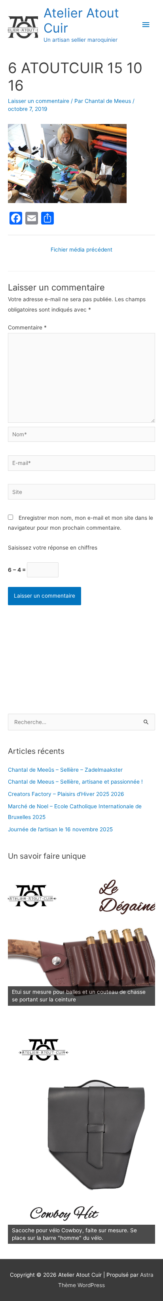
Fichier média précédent (81, 249)
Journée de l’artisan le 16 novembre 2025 (60, 829)
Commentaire (27, 327)
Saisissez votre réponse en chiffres (52, 547)
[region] (81, 938)
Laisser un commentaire (38, 101)
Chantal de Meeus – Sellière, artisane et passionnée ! (75, 781)
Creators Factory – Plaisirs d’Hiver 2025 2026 (66, 794)
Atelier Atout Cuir (81, 20)
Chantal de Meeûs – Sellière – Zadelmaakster (65, 770)
